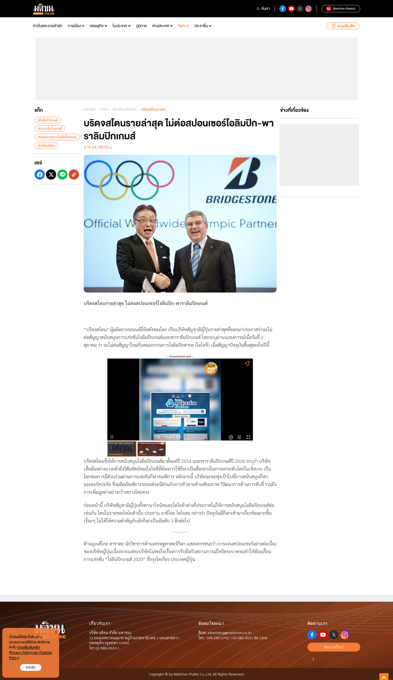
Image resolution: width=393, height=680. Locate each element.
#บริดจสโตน (46, 145)
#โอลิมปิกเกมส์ (48, 120)
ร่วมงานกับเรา (334, 646)
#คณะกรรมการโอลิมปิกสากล (57, 137)
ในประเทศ (120, 26)
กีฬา (181, 26)
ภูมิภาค (141, 26)
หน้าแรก (90, 109)
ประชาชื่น (201, 26)
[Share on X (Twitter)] (51, 174)
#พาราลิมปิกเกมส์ (50, 128)
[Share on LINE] (62, 174)
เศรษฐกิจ (96, 26)
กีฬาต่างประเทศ (124, 109)
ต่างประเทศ (160, 26)
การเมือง (74, 26)
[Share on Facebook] (40, 174)
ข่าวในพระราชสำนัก (47, 26)
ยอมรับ (30, 667)
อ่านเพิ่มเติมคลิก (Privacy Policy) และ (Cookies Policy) (30, 652)
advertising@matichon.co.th (229, 632)
